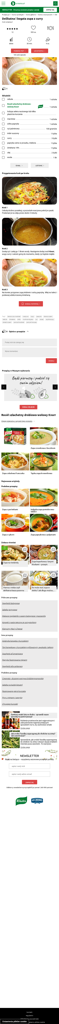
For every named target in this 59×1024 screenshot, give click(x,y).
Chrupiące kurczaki (10, 704)
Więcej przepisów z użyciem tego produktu (16, 421)
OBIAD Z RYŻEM (7, 322)
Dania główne (31, 15)
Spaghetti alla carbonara (12, 666)
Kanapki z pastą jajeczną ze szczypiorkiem (19, 622)
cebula (5, 319)
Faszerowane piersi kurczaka (14, 691)
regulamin (29, 1015)
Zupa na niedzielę (11, 562)
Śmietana (12, 319)
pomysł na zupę (31, 322)
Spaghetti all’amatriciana (12, 654)
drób (19, 319)
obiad (41, 319)
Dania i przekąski (18, 15)
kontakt (29, 1012)
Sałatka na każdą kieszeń (12, 685)
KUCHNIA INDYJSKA (28, 319)
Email (18, 165)
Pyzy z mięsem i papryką (12, 698)
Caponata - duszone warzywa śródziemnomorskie (22, 678)
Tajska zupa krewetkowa (41, 473)
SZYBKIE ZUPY (50, 319)
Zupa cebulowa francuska (13, 473)
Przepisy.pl (5, 15)
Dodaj (51, 361)
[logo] (18, 3)
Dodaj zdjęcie (28, 407)
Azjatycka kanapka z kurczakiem (15, 641)
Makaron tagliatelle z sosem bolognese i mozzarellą (24, 616)
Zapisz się (30, 782)
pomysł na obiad (19, 322)
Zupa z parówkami (10, 509)
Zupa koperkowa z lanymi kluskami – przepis (43, 563)
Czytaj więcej (25, 728)
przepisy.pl (9, 22)
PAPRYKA (38, 316)
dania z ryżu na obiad (14, 316)
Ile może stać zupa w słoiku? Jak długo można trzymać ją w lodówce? (42, 589)
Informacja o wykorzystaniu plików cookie (29, 1022)
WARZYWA (25, 316)
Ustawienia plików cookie (14, 1021)
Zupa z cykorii (8, 535)
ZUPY (32, 316)
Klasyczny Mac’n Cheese (12, 629)
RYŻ (36, 319)
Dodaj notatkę (31, 304)
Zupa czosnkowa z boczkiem (43, 448)
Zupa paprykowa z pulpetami (43, 535)
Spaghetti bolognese (11, 603)
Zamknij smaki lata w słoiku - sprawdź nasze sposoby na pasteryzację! (30, 715)
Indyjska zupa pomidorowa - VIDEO (43, 510)
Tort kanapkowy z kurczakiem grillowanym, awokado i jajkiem (27, 647)
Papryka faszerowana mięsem (14, 660)
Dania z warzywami (45, 15)
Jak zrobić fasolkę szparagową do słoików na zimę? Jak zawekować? (33, 734)
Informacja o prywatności (29, 1019)
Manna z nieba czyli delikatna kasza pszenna (13, 589)
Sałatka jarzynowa (9, 610)
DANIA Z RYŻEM (48, 316)
